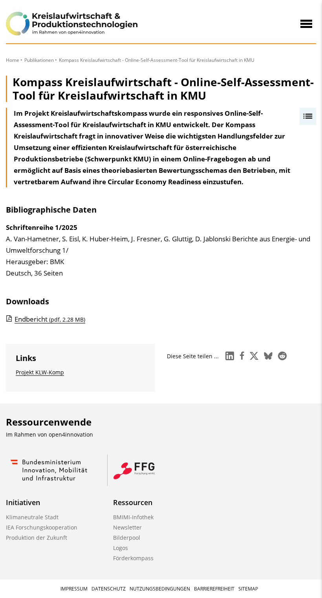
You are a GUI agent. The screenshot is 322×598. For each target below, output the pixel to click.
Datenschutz (108, 588)
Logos (120, 548)
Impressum (74, 588)
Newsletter (127, 527)
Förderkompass (133, 558)
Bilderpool (126, 537)
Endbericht (50, 319)
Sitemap (248, 588)
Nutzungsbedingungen (160, 588)
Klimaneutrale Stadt (32, 517)
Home (12, 60)
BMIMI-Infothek (133, 517)
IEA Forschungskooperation (41, 527)
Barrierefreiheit (214, 588)
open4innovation (71, 434)
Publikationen (39, 60)
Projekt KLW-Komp (40, 372)
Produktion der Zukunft (36, 537)
